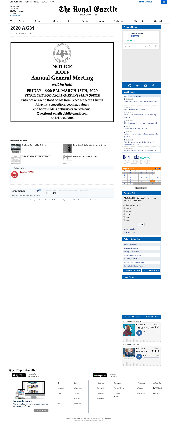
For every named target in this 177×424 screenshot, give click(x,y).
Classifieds (139, 21)
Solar (128, 214)
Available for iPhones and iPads (33, 375)
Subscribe (159, 21)
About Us (100, 383)
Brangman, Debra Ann (131, 248)
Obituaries (118, 21)
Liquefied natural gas (133, 205)
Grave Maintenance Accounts (86, 156)
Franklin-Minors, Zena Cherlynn (134, 255)
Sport (55, 21)
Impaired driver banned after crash (136, 128)
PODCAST (44, 2)
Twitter (140, 388)
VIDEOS (28, 2)
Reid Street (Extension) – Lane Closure (90, 145)
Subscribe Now (15, 16)
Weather (77, 393)
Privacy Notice (119, 388)
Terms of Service (82, 200)
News (21, 21)
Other (128, 220)
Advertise (100, 398)
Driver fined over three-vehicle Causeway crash (140, 123)
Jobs (101, 21)
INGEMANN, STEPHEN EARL (134, 262)
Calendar (77, 398)
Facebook (141, 383)
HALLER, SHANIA (130, 259)
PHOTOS (36, 2)
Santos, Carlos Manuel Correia (133, 266)
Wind (128, 217)
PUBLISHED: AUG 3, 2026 (131, 345)
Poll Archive (129, 232)
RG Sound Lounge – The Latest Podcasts (142, 317)
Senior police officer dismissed (134, 109)
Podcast (158, 393)
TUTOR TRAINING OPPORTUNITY (36, 156)
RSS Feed (158, 388)
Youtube (158, 383)
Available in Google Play (113, 375)
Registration (118, 383)
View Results (130, 229)
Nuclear (129, 208)
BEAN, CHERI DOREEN (132, 244)
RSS (52, 2)
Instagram (141, 393)
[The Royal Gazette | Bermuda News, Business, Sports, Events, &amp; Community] (88, 9)
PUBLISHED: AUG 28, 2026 (132, 321)
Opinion (85, 21)
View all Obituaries (132, 271)
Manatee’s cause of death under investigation (140, 150)
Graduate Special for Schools (34, 145)
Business (38, 21)
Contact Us (101, 388)
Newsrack (77, 403)
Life (70, 21)
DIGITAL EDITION (16, 2)
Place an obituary (151, 271)
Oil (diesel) (130, 211)
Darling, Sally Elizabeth (131, 252)
